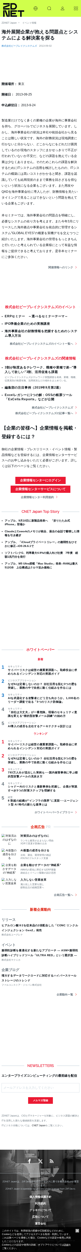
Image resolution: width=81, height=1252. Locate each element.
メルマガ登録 (40, 1100)
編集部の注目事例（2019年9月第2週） (34, 387)
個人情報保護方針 (40, 1196)
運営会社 (40, 1223)
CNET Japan (39, 1125)
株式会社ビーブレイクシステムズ (19, 46)
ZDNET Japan (9, 22)
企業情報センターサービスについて (40, 489)
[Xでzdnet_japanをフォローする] (40, 1161)
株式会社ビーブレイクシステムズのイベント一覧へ (41, 343)
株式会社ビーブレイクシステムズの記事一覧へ (44, 413)
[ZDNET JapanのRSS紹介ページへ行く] (51, 1161)
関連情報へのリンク (60, 267)
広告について (40, 1216)
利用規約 (40, 1203)
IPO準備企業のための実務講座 (27, 323)
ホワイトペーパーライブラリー (54, 812)
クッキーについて (40, 1210)
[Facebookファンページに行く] (29, 1161)
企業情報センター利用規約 (37, 497)
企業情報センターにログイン (40, 480)
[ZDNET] (13, 8)
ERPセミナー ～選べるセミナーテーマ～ (36, 316)
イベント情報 (29, 22)
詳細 (66, 1244)
